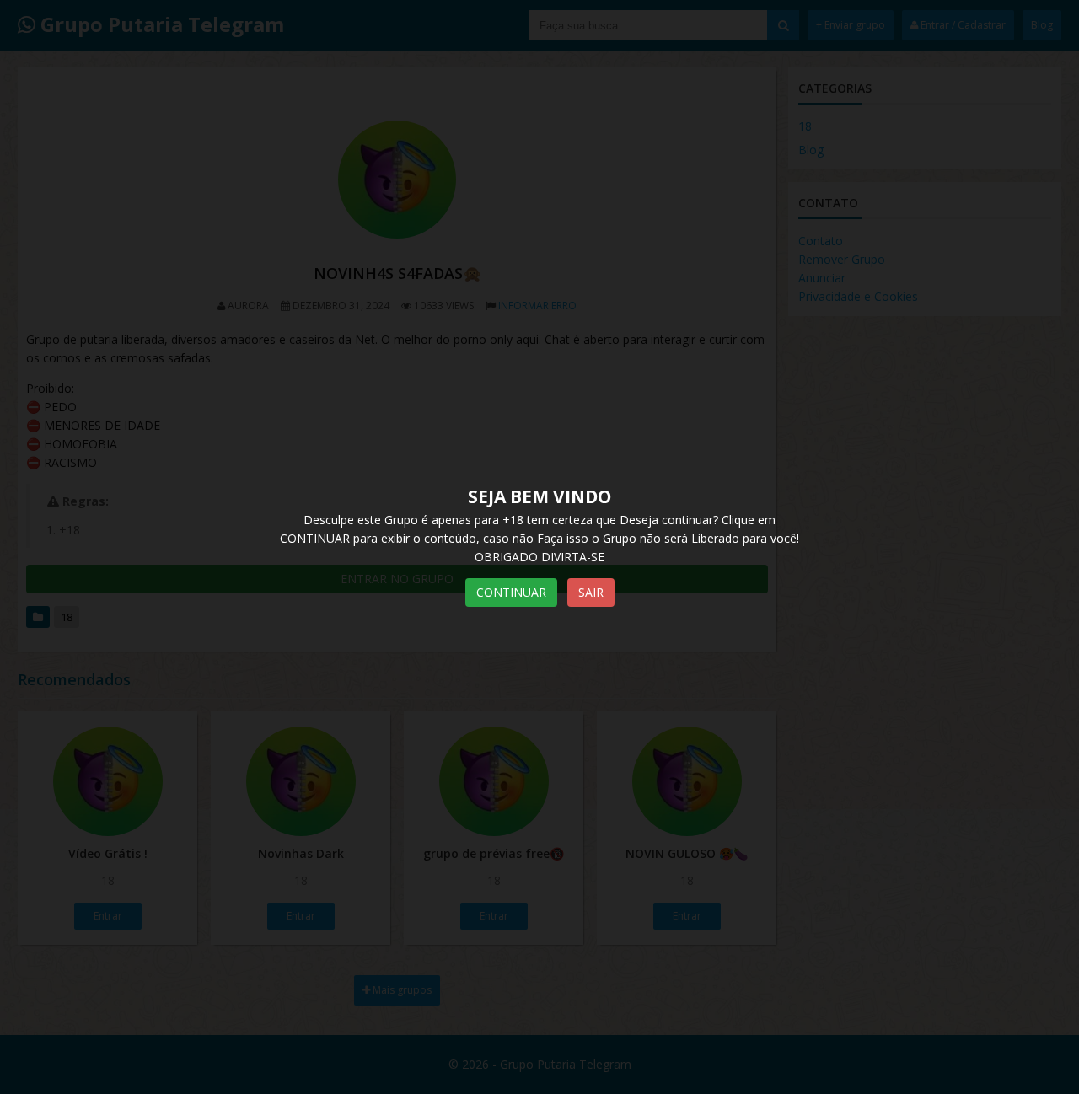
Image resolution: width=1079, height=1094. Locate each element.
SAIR (591, 592)
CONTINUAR (511, 592)
